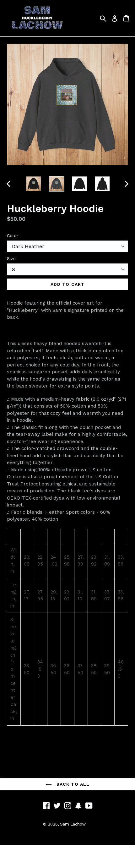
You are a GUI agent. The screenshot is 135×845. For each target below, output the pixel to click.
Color (12, 235)
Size (11, 258)
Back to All (72, 784)
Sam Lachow (73, 824)
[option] (33, 183)
